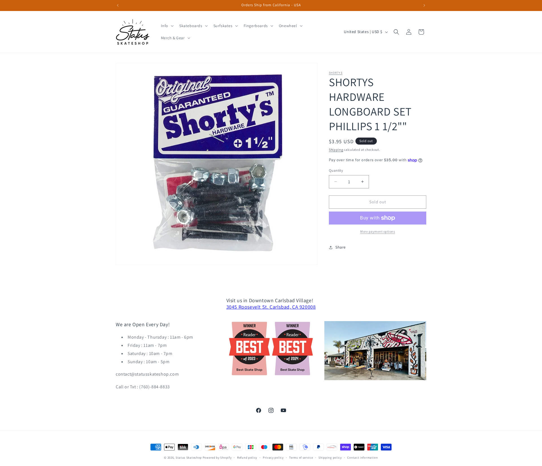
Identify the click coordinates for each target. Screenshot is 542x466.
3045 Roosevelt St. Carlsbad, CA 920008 (271, 307)
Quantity (336, 170)
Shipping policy (330, 458)
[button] (167, 26)
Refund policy (247, 458)
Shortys (335, 73)
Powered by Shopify (217, 458)
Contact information (362, 458)
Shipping (336, 149)
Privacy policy (273, 458)
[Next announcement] (424, 5)
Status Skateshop (189, 458)
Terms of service (301, 458)
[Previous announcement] (118, 5)
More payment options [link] (377, 231)
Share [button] (340, 247)
